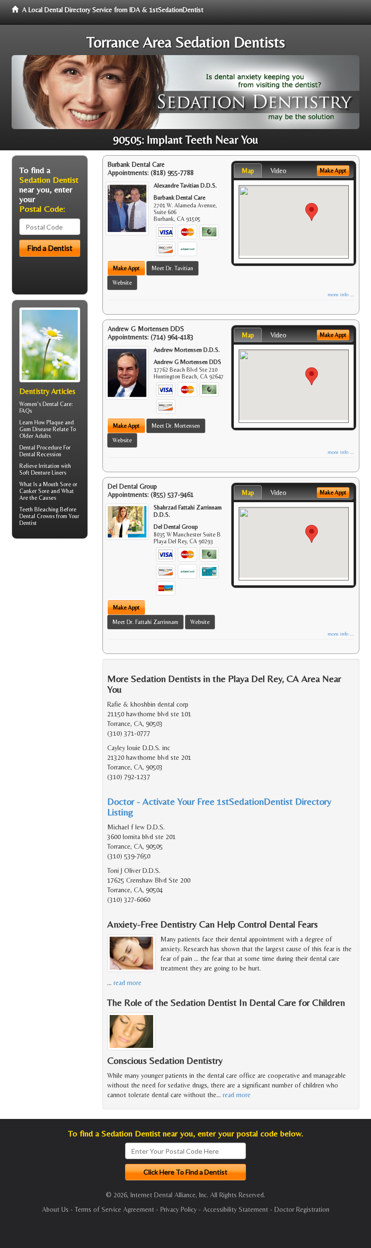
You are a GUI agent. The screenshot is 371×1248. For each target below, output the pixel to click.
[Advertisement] (61, 621)
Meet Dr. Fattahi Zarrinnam (145, 622)
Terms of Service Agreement (114, 1209)
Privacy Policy (178, 1209)
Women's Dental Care (45, 404)
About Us (55, 1209)
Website (122, 282)
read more (128, 983)
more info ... (341, 294)
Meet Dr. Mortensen (176, 425)
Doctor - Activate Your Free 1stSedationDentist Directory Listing (219, 806)
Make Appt (126, 268)
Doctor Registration (301, 1209)
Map (248, 170)
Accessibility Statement (235, 1209)
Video (278, 170)
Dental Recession (40, 454)
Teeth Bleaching (38, 509)
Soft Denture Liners (42, 472)
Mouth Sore (57, 484)
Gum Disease (35, 429)
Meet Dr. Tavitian (172, 268)
